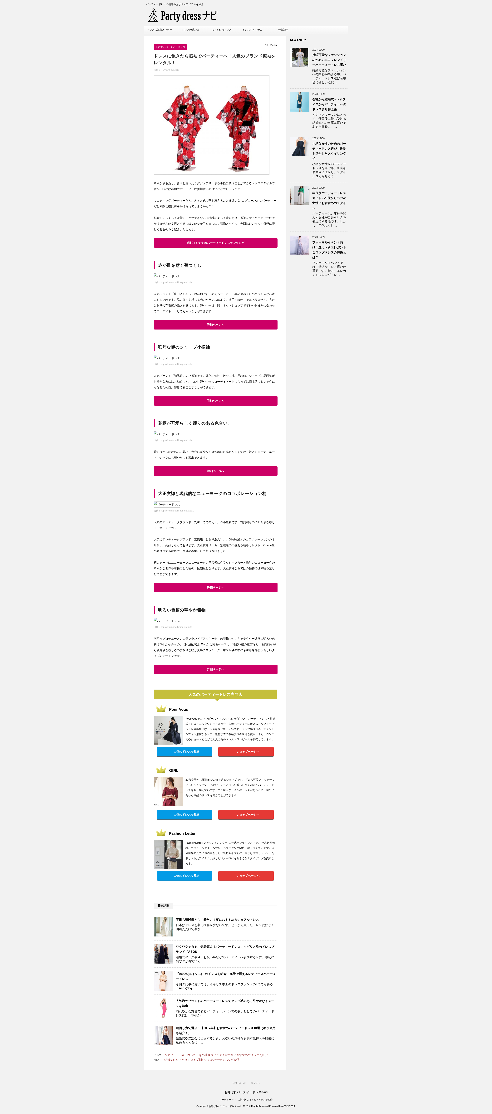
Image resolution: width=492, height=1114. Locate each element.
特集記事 (283, 29)
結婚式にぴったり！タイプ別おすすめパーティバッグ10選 (201, 1059)
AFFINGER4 (288, 1106)
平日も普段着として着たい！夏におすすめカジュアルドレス (217, 919)
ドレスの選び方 (190, 29)
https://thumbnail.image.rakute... (177, 282)
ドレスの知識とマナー (159, 29)
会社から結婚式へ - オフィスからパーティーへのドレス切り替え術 (329, 104)
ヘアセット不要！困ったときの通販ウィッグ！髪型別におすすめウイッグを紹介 (216, 1055)
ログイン (255, 1083)
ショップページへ (247, 875)
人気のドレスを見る (186, 751)
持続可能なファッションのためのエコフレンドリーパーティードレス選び (329, 59)
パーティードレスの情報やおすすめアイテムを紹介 (246, 1099)
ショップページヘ (247, 751)
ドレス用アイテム (252, 29)
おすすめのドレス (221, 29)
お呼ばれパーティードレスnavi (246, 1092)
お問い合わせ (239, 1083)
